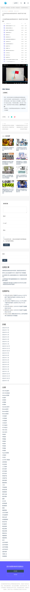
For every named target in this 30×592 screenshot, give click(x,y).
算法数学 (4, 524)
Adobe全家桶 (5, 395)
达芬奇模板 (5, 547)
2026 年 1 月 (5, 343)
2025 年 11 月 (6, 348)
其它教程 (4, 471)
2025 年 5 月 (5, 362)
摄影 (3, 498)
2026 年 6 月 (5, 332)
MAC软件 (4, 432)
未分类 (4, 501)
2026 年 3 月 (5, 339)
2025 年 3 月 (5, 366)
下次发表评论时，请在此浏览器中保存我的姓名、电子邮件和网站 (14, 240)
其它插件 (4, 469)
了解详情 (15, 574)
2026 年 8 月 (5, 327)
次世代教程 (5, 512)
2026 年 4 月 (5, 337)
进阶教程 (4, 551)
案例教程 (4, 505)
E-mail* (5, 223)
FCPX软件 (4, 427)
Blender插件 (5, 409)
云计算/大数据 (6, 459)
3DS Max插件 (5, 390)
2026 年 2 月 (5, 341)
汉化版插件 (5, 514)
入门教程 (4, 466)
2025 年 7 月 (5, 357)
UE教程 (4, 455)
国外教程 (4, 480)
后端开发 (4, 478)
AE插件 (4, 397)
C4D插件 (4, 416)
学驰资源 (8, 7)
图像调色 (4, 482)
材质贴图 (4, 503)
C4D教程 (4, 418)
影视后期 (18, 7)
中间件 (4, 457)
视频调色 (4, 537)
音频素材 (4, 556)
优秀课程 (4, 462)
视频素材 (4, 535)
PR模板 (4, 439)
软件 (3, 540)
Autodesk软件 (5, 406)
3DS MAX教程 (6, 393)
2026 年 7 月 (5, 330)
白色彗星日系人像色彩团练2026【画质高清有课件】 (14, 276)
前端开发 (4, 475)
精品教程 (4, 526)
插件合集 (4, 494)
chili (6, 301)
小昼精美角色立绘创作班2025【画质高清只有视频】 (21, 149)
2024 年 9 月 (5, 380)
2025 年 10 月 (6, 350)
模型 (3, 508)
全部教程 (5, 92)
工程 (3, 485)
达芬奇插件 (5, 542)
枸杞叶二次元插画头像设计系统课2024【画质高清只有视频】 (7, 176)
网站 (4, 230)
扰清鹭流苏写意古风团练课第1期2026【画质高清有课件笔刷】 (8, 127)
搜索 (3, 254)
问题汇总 (4, 554)
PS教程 (4, 446)
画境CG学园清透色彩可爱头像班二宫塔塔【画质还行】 (21, 190)
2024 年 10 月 (6, 378)
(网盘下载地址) (6, 89)
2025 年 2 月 (5, 369)
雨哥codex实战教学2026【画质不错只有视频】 (14, 272)
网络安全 (4, 533)
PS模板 (4, 448)
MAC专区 (4, 429)
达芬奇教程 (5, 544)
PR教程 (4, 436)
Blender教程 (5, 411)
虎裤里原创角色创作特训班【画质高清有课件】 (14, 270)
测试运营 (4, 517)
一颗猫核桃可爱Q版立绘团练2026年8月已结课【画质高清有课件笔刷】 (14, 283)
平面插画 (4, 487)
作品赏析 (4, 464)
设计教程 (13, 7)
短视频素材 (5, 519)
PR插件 (4, 434)
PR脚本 (4, 441)
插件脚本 (4, 496)
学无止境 (7, 295)
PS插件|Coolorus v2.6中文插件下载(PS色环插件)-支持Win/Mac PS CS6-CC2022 (16, 297)
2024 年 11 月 (6, 376)
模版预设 (4, 510)
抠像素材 (4, 491)
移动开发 (4, 521)
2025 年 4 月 (5, 364)
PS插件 (4, 443)
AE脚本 (4, 404)
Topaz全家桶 (5, 452)
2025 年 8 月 (5, 355)
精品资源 (4, 531)
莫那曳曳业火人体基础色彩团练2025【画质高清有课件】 (21, 163)
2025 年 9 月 (5, 353)
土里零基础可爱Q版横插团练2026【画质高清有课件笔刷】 (14, 279)
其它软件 (4, 473)
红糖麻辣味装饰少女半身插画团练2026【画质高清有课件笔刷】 (22, 127)
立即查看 (15, 571)
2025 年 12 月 (6, 346)
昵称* (4, 216)
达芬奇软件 (5, 549)
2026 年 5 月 (5, 334)
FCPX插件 (4, 425)
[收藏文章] (8, 117)
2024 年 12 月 (6, 373)
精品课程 (4, 528)
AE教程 (4, 400)
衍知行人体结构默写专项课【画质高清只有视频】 (21, 176)
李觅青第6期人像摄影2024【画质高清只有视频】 (8, 149)
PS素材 (4, 450)
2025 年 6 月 (5, 360)
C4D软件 (4, 423)
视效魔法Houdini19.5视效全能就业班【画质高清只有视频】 (7, 163)
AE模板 (4, 402)
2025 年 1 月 (5, 371)
